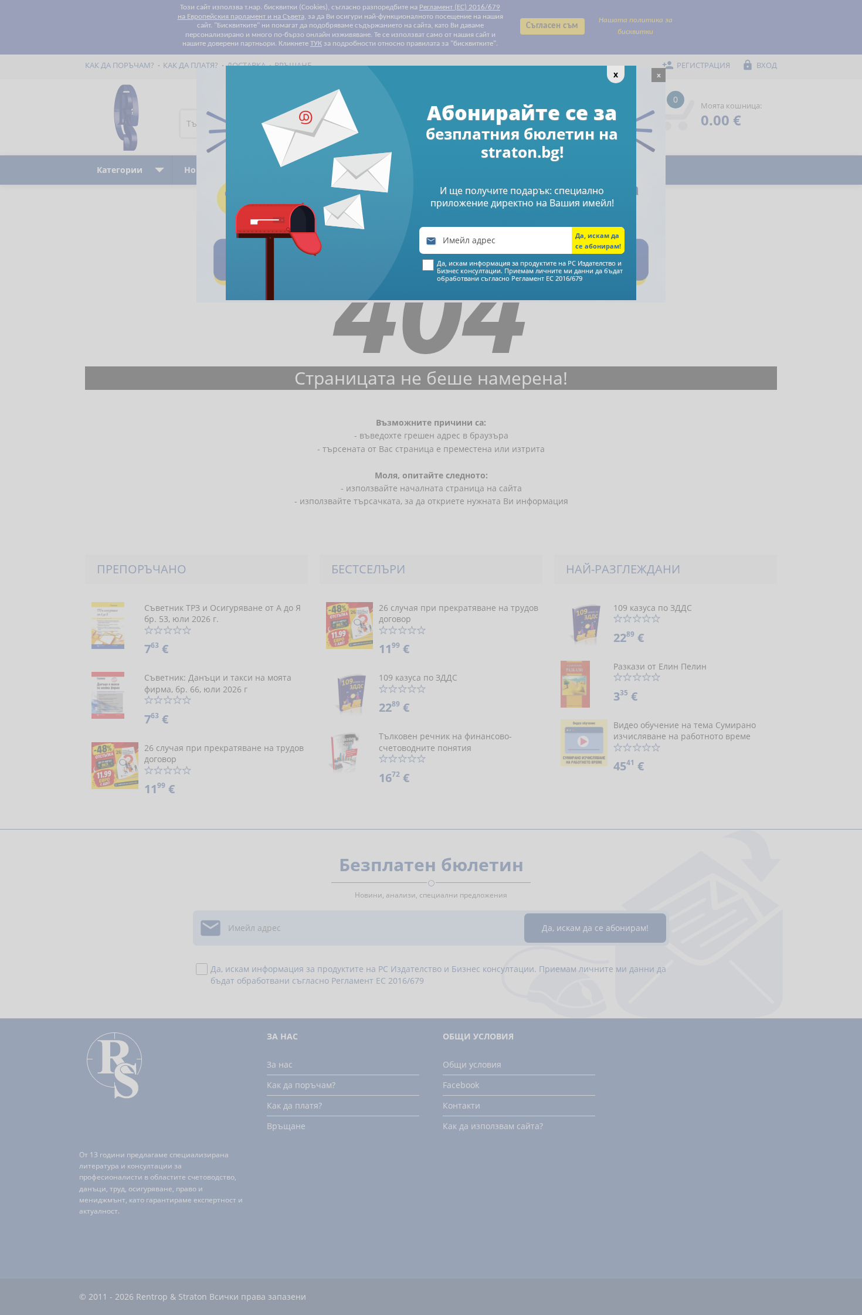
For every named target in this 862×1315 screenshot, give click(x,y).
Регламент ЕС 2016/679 (546, 278)
